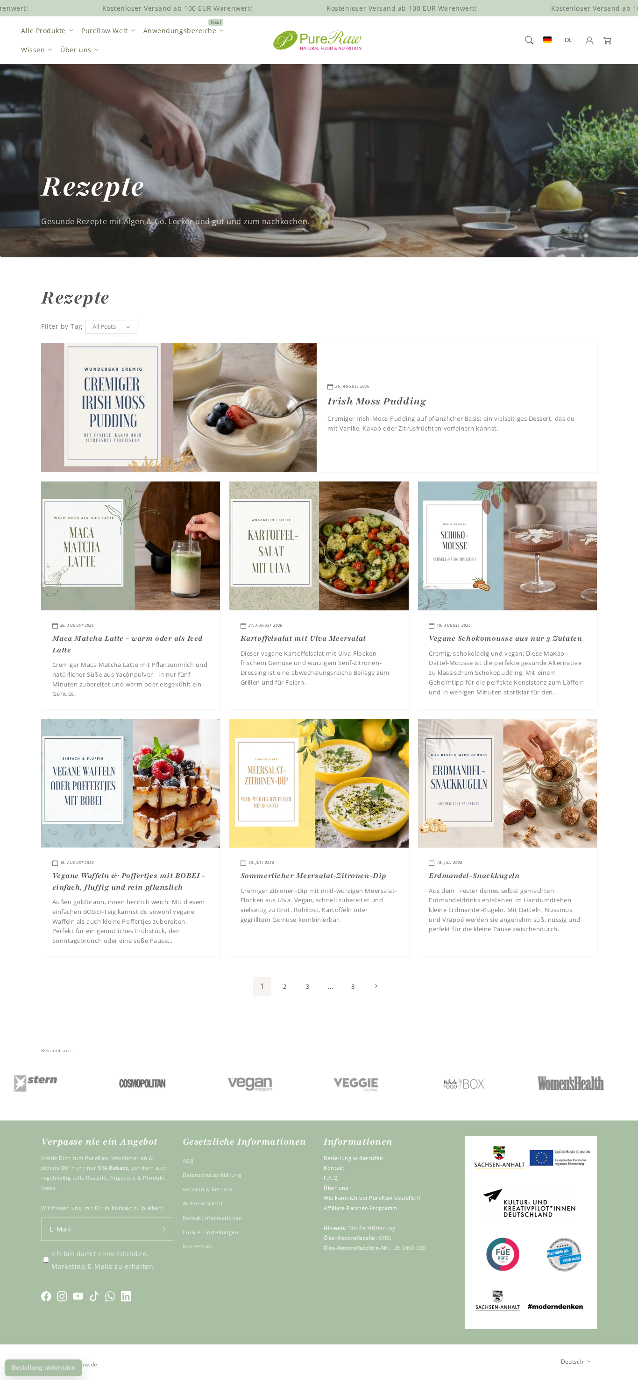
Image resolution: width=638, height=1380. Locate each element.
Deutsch (572, 1361)
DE (569, 40)
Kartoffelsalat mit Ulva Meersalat (303, 638)
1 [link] (262, 986)
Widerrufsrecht (203, 1203)
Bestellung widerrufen (353, 1157)
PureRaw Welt (104, 30)
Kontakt (334, 1167)
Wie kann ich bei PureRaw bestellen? (372, 1197)
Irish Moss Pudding (376, 401)
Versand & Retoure (208, 1189)
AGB (188, 1160)
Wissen (33, 49)
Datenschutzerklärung (212, 1174)
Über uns (75, 49)
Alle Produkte (43, 30)
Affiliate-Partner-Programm (360, 1207)
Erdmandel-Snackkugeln (474, 875)
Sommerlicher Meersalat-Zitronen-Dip (313, 875)
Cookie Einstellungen (211, 1232)
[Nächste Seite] (376, 986)
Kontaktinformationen (212, 1217)
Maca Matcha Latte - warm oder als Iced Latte (127, 644)
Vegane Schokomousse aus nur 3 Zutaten (505, 638)
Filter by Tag (62, 326)
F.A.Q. (332, 1177)
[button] (529, 40)
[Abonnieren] (164, 1228)
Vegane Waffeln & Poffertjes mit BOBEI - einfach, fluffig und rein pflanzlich (129, 881)
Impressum (197, 1246)
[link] (87, 1082)
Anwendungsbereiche (180, 30)
